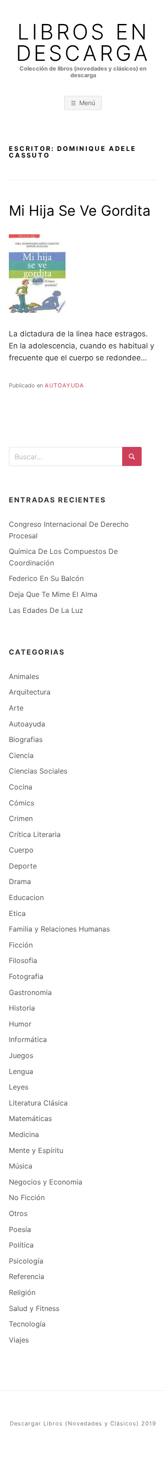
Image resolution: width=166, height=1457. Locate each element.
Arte (16, 707)
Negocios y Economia (45, 1181)
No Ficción (27, 1197)
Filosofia (23, 960)
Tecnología (27, 1323)
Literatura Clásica (38, 1102)
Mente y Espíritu (36, 1150)
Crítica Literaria (35, 834)
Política (21, 1244)
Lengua (21, 1071)
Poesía (20, 1229)
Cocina (20, 786)
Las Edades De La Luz (46, 610)
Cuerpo (21, 849)
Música (20, 1165)
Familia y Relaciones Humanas (59, 928)
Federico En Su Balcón (46, 578)
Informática (28, 1039)
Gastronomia (30, 992)
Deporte (23, 865)
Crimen (21, 818)
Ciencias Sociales (38, 770)
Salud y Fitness (34, 1308)
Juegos (21, 1055)
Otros (18, 1213)
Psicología (26, 1260)
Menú (87, 103)
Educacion (26, 897)
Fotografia (26, 976)
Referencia (26, 1276)
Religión (22, 1292)
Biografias (25, 739)
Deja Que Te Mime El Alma (53, 594)
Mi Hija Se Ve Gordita (80, 210)
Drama (20, 881)
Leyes (18, 1086)
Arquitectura (29, 691)
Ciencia (21, 755)
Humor (20, 1023)
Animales (24, 676)
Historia (22, 1007)
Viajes (19, 1339)
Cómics (21, 802)
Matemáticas (30, 1118)
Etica (17, 913)
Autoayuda (64, 385)
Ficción (21, 944)
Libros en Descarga (83, 42)
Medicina (24, 1134)
